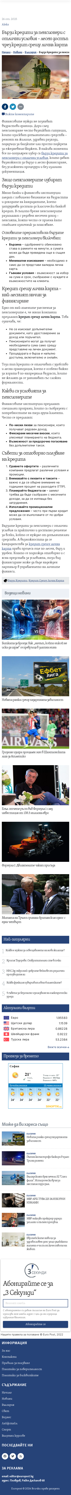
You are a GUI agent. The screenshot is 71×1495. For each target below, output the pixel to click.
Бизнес (6, 1417)
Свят (5, 1411)
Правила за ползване (16, 1363)
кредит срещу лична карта (46, 580)
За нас (6, 1350)
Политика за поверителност (22, 1369)
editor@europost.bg (21, 1476)
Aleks (5, 24)
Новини (17, 52)
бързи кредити (17, 580)
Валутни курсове (13, 1435)
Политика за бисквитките (20, 1375)
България (30, 52)
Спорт (6, 1429)
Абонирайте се (35, 1324)
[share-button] (5, 107)
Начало (6, 52)
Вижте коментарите (19, 114)
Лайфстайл (9, 1423)
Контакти (9, 1357)
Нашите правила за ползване (20, 1334)
